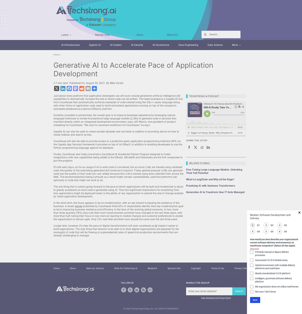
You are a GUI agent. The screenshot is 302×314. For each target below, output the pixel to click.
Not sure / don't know (265, 291)
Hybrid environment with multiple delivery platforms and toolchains (275, 267)
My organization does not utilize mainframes (276, 286)
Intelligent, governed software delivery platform (273, 280)
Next (255, 300)
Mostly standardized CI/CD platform (272, 273)
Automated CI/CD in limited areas (271, 260)
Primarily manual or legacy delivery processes (272, 253)
